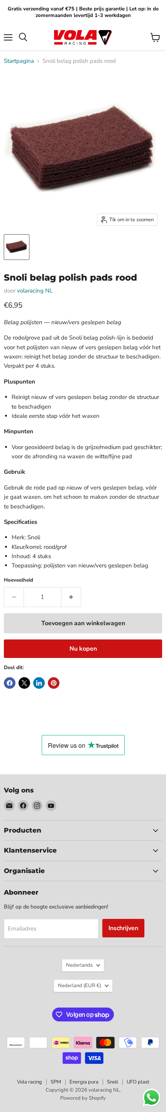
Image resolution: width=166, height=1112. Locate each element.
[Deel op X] (24, 683)
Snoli (112, 1081)
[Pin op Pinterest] (53, 683)
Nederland (79, 985)
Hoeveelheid (18, 580)
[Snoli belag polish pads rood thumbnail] (16, 247)
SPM (56, 1081)
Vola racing (29, 1081)
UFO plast (138, 1081)
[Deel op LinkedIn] (39, 683)
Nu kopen (83, 648)
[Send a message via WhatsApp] (151, 1097)
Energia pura (83, 1081)
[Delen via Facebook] (9, 683)
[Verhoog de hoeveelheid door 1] (71, 597)
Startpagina (19, 61)
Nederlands (79, 965)
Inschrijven (123, 928)
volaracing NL (35, 290)
